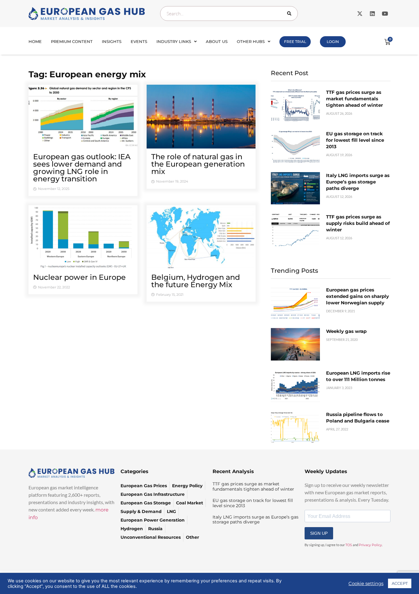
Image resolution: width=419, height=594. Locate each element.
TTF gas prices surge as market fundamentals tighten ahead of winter (354, 98)
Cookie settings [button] (365, 583)
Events (139, 41)
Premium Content (72, 41)
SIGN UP (319, 533)
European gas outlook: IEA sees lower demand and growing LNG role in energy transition (82, 167)
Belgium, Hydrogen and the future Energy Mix (195, 281)
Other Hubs (251, 41)
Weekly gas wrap (346, 331)
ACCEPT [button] (400, 583)
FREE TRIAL (295, 41)
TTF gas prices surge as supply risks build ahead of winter (358, 223)
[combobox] (229, 13)
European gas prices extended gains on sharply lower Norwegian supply (357, 296)
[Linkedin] (372, 13)
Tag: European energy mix (87, 74)
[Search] (290, 13)
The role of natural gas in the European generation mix (198, 164)
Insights (111, 41)
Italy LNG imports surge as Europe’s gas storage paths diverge (358, 181)
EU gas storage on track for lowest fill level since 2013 (355, 140)
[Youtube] (384, 13)
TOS (348, 545)
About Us (217, 41)
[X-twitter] (359, 13)
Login (333, 41)
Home (35, 41)
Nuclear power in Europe (79, 277)
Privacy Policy (370, 545)
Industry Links (173, 41)
